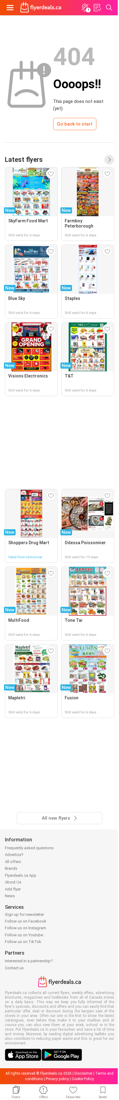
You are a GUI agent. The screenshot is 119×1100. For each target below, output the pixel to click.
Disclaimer (83, 1073)
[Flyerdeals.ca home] (40, 7)
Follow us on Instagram (25, 928)
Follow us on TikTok (23, 941)
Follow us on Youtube (24, 935)
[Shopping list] (97, 8)
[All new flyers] (109, 160)
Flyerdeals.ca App (20, 875)
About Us (13, 882)
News (10, 896)
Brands (11, 868)
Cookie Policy (83, 1079)
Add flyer (13, 889)
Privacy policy (57, 1079)
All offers (13, 861)
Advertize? (14, 854)
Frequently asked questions (29, 848)
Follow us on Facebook (25, 921)
